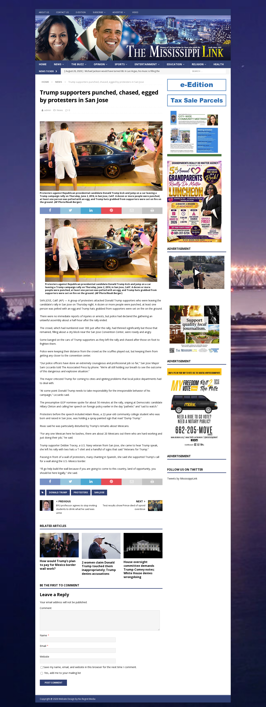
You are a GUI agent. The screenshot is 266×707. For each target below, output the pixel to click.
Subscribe (98, 12)
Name (44, 635)
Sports (120, 64)
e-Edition (81, 12)
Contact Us (62, 12)
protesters (81, 492)
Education (174, 64)
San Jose (99, 492)
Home (43, 64)
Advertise (118, 12)
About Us (44, 12)
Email (43, 646)
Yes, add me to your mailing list (62, 673)
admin (47, 110)
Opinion (99, 64)
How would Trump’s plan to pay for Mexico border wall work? (58, 565)
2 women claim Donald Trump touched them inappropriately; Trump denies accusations (99, 568)
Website (44, 656)
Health (219, 64)
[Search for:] (208, 71)
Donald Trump (58, 492)
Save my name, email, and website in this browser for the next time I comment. (90, 667)
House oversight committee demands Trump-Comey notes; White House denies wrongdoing (139, 569)
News (57, 64)
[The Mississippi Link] (133, 58)
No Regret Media (86, 698)
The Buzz (77, 64)
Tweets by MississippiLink (182, 478)
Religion (198, 64)
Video (135, 12)
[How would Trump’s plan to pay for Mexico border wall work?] (59, 545)
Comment (46, 608)
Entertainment (146, 64)
